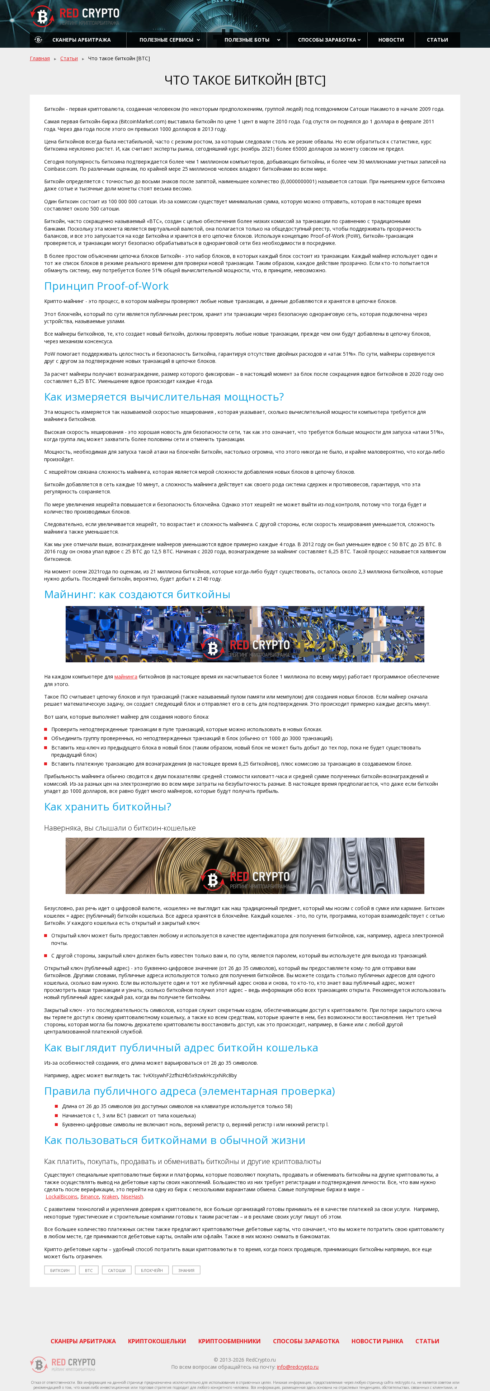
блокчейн (152, 1270)
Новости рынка (377, 1341)
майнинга (125, 676)
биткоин (60, 1270)
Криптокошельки (157, 1341)
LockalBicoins (61, 1196)
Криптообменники (229, 1341)
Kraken (110, 1196)
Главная (40, 58)
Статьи (437, 39)
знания (186, 1270)
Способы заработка (327, 39)
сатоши (117, 1270)
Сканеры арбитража (81, 39)
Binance (89, 1196)
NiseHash (132, 1196)
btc (89, 1270)
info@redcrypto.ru (298, 1366)
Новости (391, 39)
